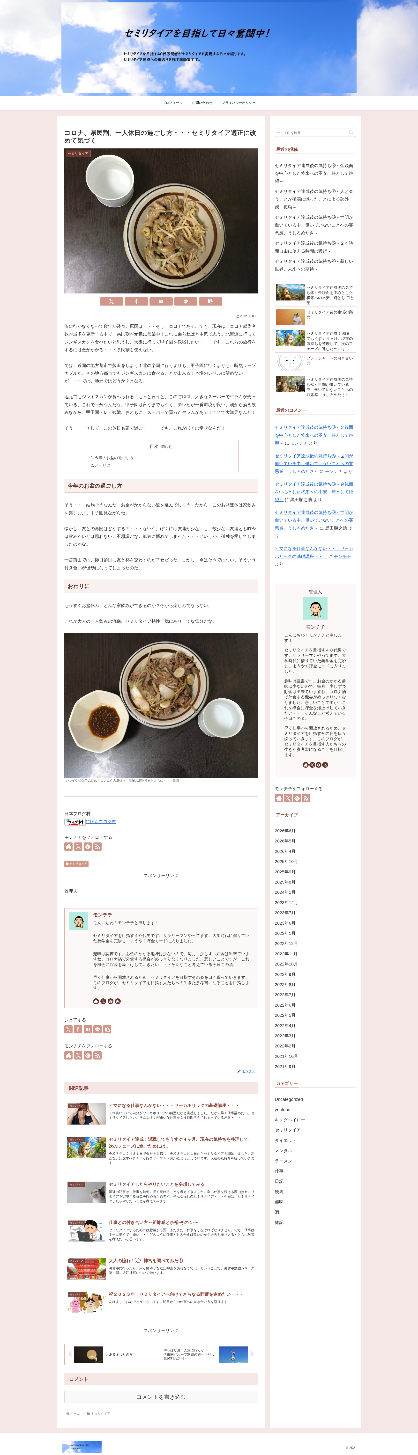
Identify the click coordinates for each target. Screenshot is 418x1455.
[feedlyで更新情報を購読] (88, 846)
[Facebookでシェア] (136, 301)
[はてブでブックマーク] (161, 301)
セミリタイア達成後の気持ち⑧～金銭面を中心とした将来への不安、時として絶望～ (314, 173)
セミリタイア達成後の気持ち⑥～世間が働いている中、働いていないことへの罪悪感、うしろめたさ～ (314, 225)
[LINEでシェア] (185, 301)
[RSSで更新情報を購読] (97, 846)
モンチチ (102, 914)
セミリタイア (78, 863)
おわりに (102, 465)
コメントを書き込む (161, 1397)
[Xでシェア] (111, 301)
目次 (154, 446)
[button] (210, 301)
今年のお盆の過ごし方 (114, 457)
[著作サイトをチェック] (68, 846)
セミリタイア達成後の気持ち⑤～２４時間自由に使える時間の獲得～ (314, 247)
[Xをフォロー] (78, 846)
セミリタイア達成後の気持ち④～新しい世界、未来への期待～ (314, 265)
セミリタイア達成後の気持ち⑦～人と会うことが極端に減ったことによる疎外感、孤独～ (314, 199)
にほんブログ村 (101, 821)
